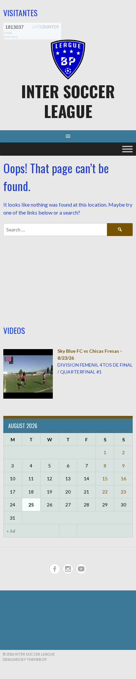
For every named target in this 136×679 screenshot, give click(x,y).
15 (105, 478)
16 (123, 478)
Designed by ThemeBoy (25, 659)
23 (123, 492)
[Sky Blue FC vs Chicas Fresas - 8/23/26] (28, 397)
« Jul (11, 531)
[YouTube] (81, 569)
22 (105, 492)
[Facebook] (55, 569)
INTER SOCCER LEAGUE (68, 101)
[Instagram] (68, 569)
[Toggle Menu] (127, 149)
